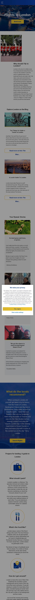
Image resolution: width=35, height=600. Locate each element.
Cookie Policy (12, 304)
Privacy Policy (21, 304)
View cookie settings (17, 312)
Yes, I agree (17, 309)
